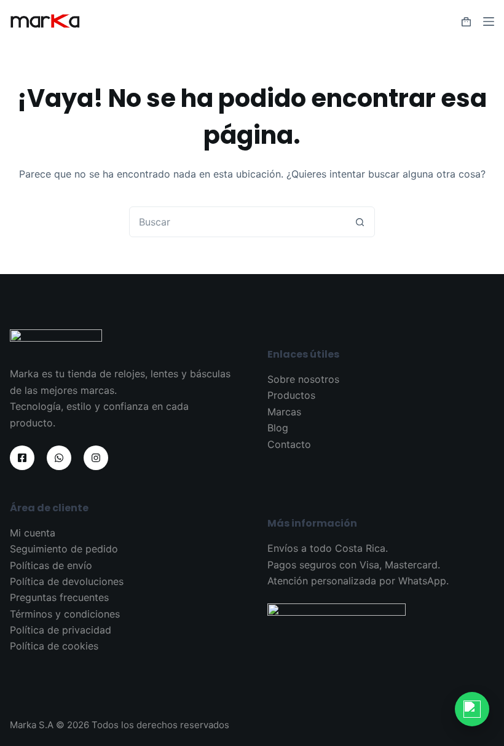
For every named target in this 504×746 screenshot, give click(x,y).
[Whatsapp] (59, 458)
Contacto (289, 444)
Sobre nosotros (303, 379)
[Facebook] (22, 458)
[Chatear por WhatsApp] (472, 709)
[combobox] (237, 221)
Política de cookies (54, 646)
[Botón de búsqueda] (359, 222)
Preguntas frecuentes (59, 597)
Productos (291, 395)
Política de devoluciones (67, 581)
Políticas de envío (51, 565)
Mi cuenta (32, 533)
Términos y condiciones (65, 614)
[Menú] (488, 21)
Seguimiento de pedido (64, 549)
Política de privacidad (60, 630)
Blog (277, 428)
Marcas (284, 412)
